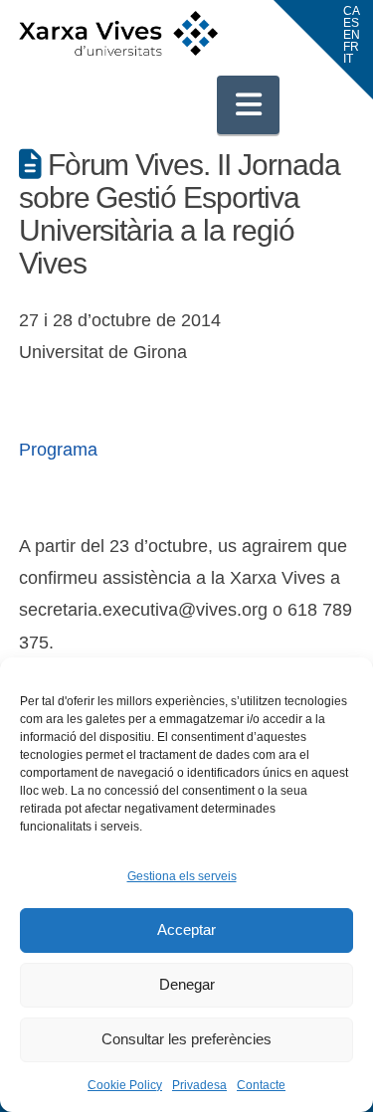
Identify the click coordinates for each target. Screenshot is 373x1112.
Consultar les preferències (186, 1038)
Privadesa (199, 1085)
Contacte (261, 1085)
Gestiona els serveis (182, 876)
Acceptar (186, 929)
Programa (58, 450)
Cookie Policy (125, 1085)
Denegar (187, 984)
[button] (248, 104)
